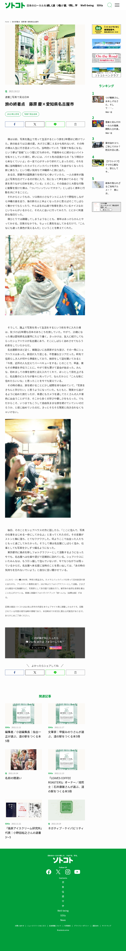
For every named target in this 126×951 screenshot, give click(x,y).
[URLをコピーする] (75, 124)
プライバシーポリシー (81, 925)
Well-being (87, 5)
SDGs (100, 5)
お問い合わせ (19, 925)
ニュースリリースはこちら (36, 925)
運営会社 (96, 925)
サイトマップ (106, 925)
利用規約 (68, 925)
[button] (14, 124)
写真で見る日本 (30, 114)
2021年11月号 (13, 114)
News (63, 920)
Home (7, 22)
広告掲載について (55, 925)
